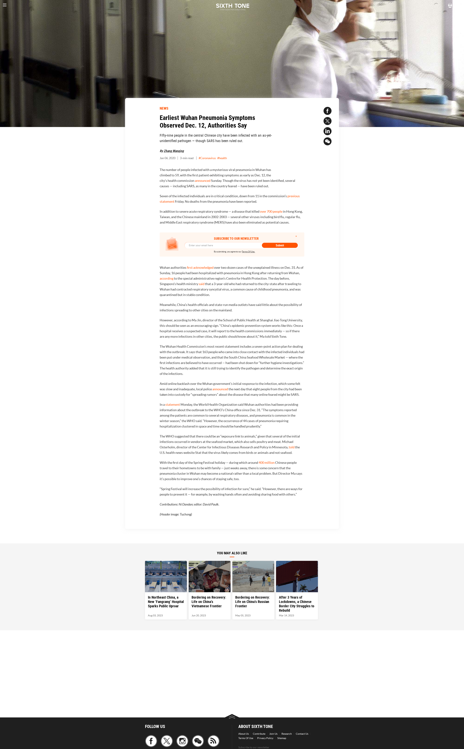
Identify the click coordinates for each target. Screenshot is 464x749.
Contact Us (302, 733)
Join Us (273, 733)
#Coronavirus (207, 158)
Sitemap (281, 738)
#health (222, 158)
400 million (267, 462)
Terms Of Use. (248, 251)
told (292, 447)
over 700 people (271, 211)
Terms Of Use (245, 738)
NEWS (164, 108)
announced (202, 181)
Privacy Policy (265, 738)
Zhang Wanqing (174, 151)
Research (286, 733)
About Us (243, 733)
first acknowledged (200, 267)
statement (172, 404)
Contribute (259, 733)
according (166, 278)
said (201, 284)
